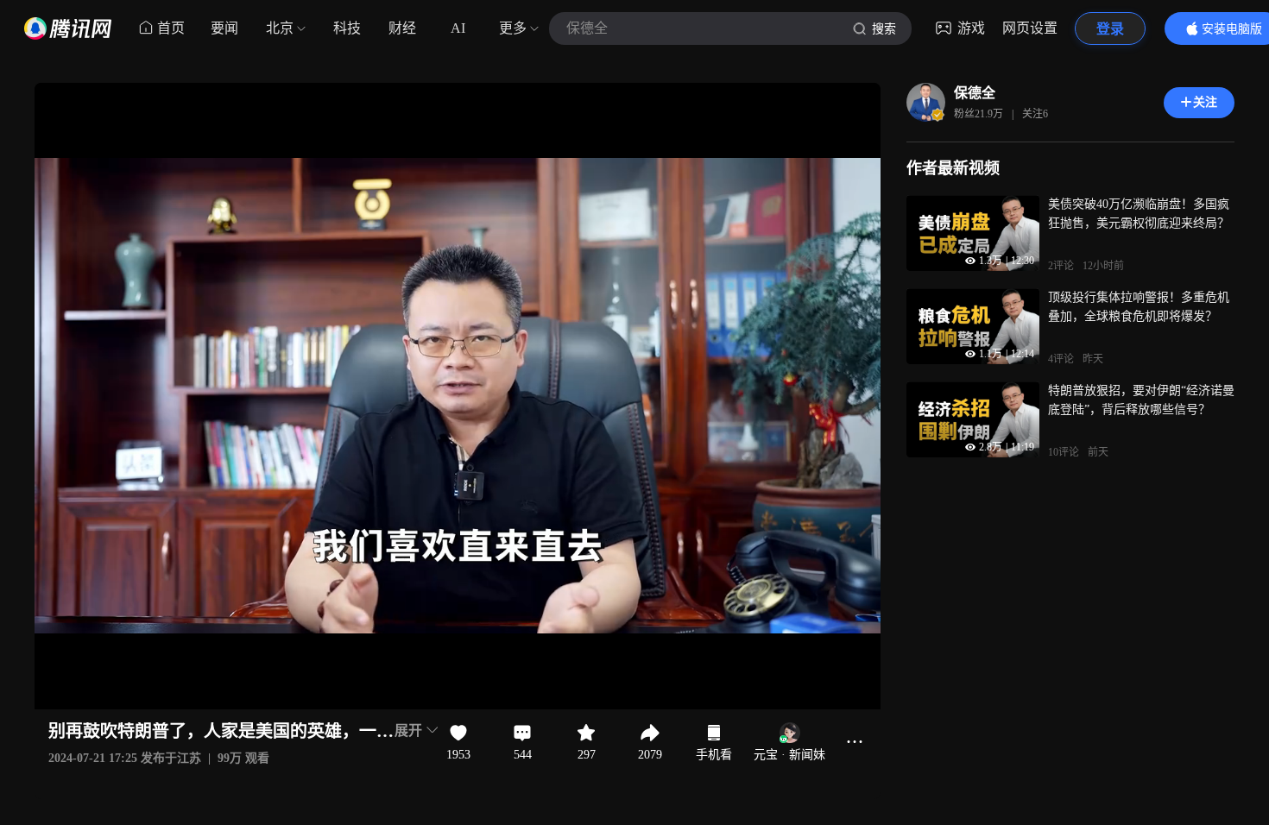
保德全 (974, 92)
